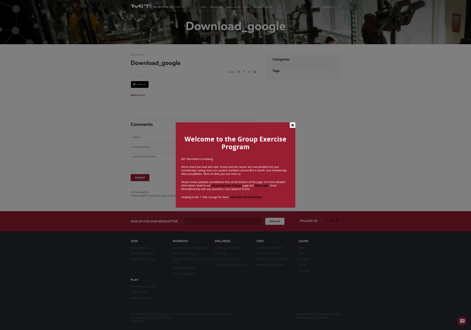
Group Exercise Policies (226, 185)
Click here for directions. (246, 197)
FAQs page (261, 185)
